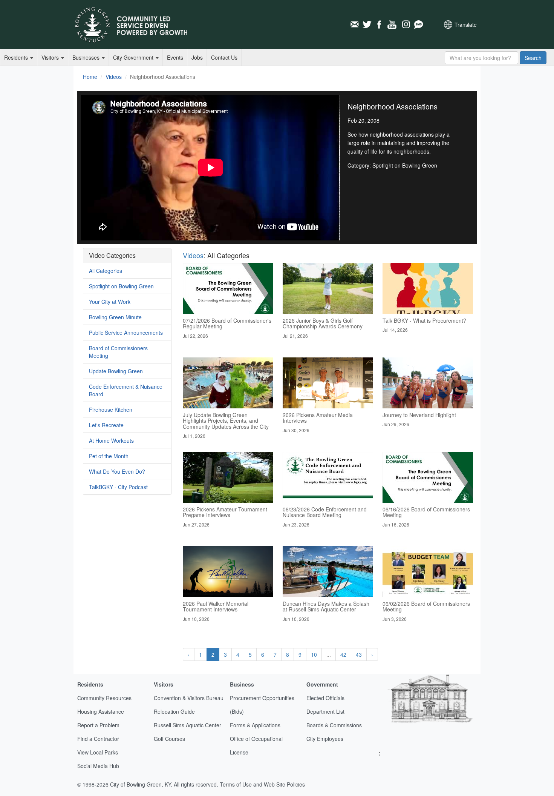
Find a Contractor (98, 738)
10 (314, 654)
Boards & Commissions (334, 725)
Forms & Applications (255, 725)
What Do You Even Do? (117, 471)
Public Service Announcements (126, 332)
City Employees (324, 738)
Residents (16, 57)
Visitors (50, 57)
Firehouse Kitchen (110, 409)
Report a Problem (98, 725)
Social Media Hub (98, 766)
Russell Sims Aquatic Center (187, 725)
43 (359, 654)
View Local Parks (97, 752)
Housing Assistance (100, 711)
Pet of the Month (109, 456)
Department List (325, 711)
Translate (466, 24)
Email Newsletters (354, 24)
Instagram (405, 24)
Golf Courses (169, 738)
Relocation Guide (174, 711)
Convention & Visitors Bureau (188, 698)
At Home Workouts (111, 440)
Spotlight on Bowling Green (121, 286)
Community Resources (104, 698)
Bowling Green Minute (115, 317)
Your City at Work (109, 301)
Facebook (380, 24)
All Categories (105, 270)
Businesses (86, 57)
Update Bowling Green (116, 371)
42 (343, 654)
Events (175, 57)
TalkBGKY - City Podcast (118, 487)
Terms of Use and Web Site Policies (262, 784)
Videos (114, 76)
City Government (134, 57)
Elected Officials (325, 698)
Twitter (367, 24)
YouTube (392, 24)
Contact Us (224, 57)
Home (90, 76)
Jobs (197, 57)
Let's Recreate (106, 425)
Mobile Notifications (418, 24)
